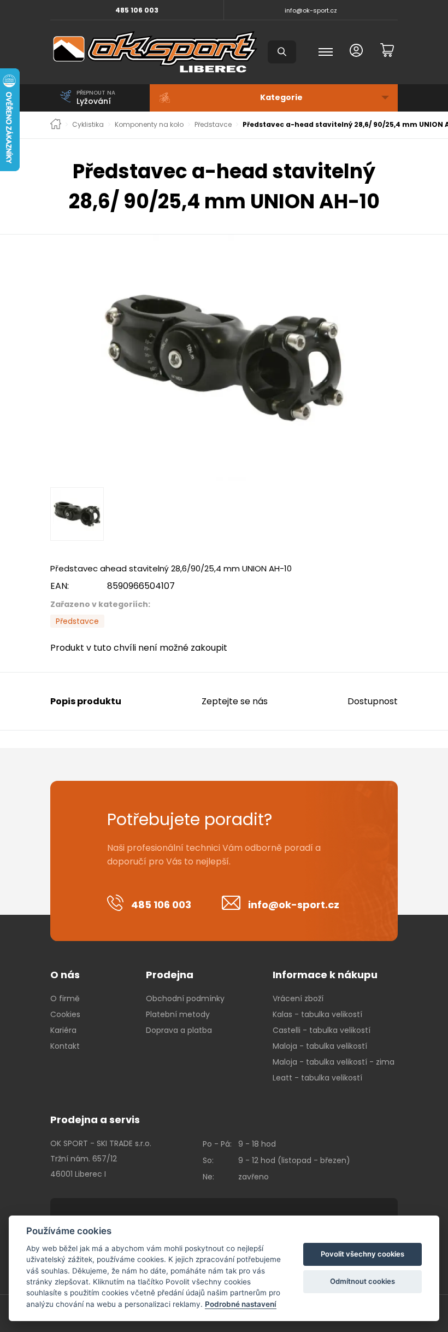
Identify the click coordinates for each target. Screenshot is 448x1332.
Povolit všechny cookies (362, 1253)
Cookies (65, 1014)
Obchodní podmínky (185, 998)
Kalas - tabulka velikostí (317, 1014)
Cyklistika (88, 124)
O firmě (65, 998)
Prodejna (169, 975)
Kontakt (65, 1046)
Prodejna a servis (95, 1119)
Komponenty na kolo (149, 124)
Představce (213, 124)
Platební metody (178, 1014)
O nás (65, 975)
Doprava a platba (179, 1030)
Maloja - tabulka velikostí (320, 1046)
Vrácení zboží (298, 998)
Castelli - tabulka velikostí (321, 1030)
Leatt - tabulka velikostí (317, 1077)
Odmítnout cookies (362, 1281)
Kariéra (63, 1030)
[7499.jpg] (224, 358)
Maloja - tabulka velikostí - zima (333, 1061)
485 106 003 (136, 10)
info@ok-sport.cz (311, 10)
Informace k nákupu (325, 975)
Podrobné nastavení (240, 1304)
